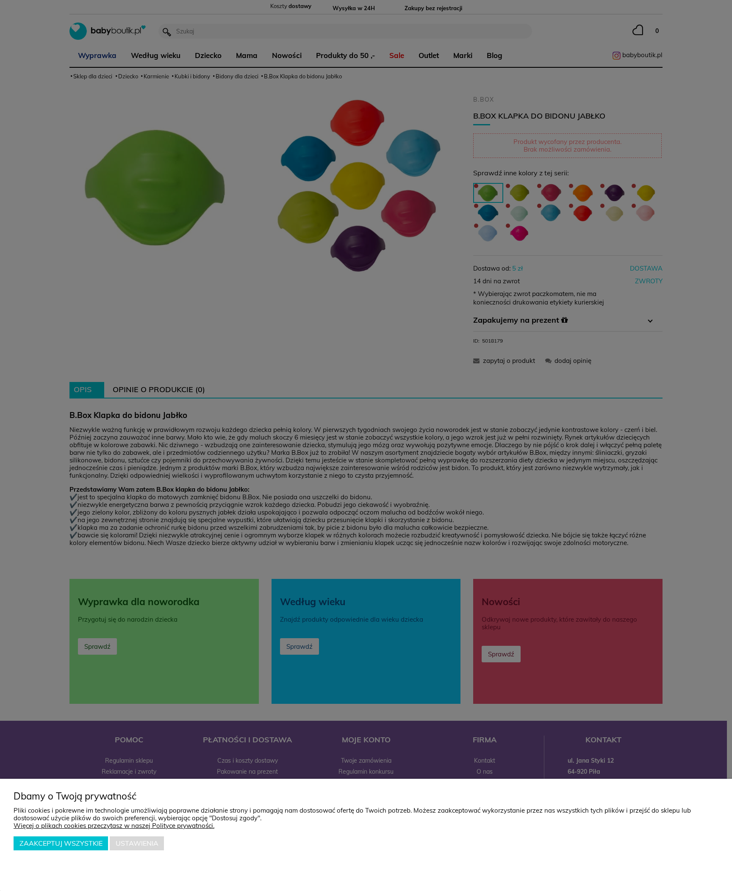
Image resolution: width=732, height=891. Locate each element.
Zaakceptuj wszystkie (61, 843)
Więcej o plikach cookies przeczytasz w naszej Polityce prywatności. (114, 826)
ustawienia (137, 843)
